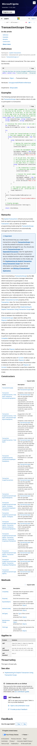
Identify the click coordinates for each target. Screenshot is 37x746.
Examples (5, 37)
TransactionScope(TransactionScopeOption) (9, 571)
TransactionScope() (7, 388)
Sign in (34, 18)
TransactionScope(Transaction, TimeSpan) (9, 440)
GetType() (5, 613)
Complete (4, 338)
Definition (5, 35)
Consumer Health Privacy (24, 741)
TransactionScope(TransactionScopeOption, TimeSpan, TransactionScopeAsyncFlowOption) (9, 506)
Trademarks (14, 743)
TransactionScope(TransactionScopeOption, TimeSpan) (9, 514)
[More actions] (34, 22)
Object (12, 78)
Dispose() (4, 598)
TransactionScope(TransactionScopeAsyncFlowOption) (9, 495)
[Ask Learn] (26, 22)
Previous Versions (16, 739)
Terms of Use (5, 743)
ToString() (5, 627)
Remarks (5, 39)
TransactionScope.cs (12, 57)
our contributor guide (22, 692)
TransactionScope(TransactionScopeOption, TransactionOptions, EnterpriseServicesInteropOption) (9, 525)
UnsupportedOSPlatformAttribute (20, 83)
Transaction (5, 224)
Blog (24, 739)
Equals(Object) (6, 601)
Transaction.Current (11, 300)
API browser (14, 22)
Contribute (4, 741)
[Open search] (29, 18)
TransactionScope (9, 99)
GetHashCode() (6, 608)
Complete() (5, 591)
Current (20, 358)
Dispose (4, 320)
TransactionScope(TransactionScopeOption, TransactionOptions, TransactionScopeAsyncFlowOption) (9, 537)
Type (19, 613)
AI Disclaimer (5, 739)
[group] (18, 72)
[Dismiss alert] (34, 2)
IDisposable (14, 88)
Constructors (6, 41)
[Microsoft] (18, 18)
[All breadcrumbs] (2, 22)
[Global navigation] (1, 18)
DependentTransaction (11, 252)
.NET (7, 22)
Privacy (12, 741)
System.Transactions (15, 53)
